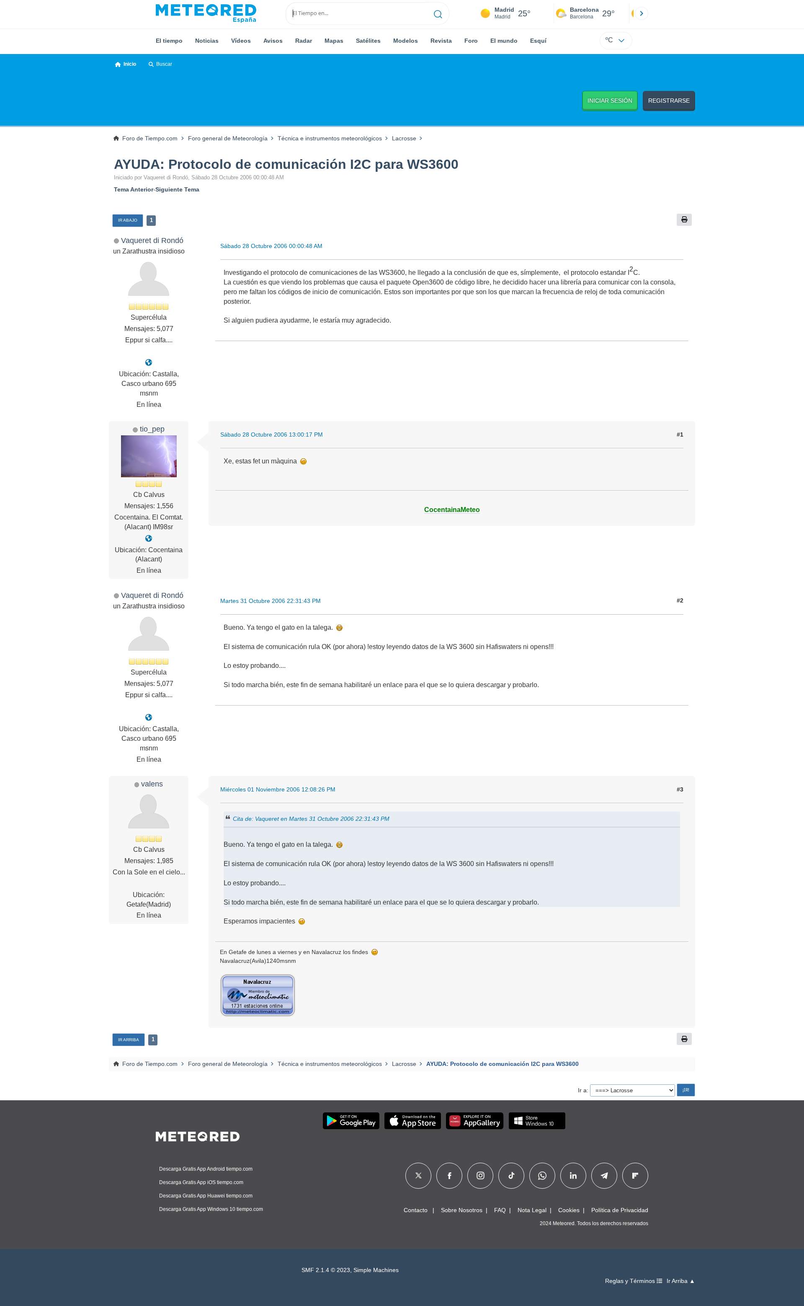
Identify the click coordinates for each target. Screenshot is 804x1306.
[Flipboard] (635, 1176)
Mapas (334, 40)
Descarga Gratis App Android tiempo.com (206, 1169)
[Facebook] (449, 1176)
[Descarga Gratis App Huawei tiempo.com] (475, 1120)
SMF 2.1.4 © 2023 (326, 1270)
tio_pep (152, 428)
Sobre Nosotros (461, 1210)
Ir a (582, 1090)
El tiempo (169, 40)
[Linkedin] (573, 1176)
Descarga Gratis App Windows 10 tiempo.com (211, 1209)
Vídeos (241, 40)
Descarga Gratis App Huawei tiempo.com (206, 1196)
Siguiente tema (177, 189)
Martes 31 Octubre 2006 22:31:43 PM (270, 600)
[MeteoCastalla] (148, 362)
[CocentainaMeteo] (148, 538)
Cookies (569, 1210)
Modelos (405, 40)
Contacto (416, 1210)
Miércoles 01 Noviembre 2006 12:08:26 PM (277, 789)
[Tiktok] (511, 1176)
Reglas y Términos (631, 1281)
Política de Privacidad (619, 1210)
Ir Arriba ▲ (681, 1281)
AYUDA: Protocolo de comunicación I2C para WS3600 (286, 164)
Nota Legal (532, 1210)
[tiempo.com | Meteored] (198, 1135)
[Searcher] (438, 13)
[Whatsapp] (542, 1176)
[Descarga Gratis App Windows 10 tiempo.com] (537, 1120)
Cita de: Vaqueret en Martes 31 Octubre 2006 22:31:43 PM (311, 818)
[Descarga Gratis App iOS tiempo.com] (412, 1120)
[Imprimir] (684, 220)
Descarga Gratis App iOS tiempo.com (201, 1182)
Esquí (538, 40)
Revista (441, 40)
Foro (471, 40)
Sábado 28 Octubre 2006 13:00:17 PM (271, 434)
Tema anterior (133, 189)
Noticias (207, 40)
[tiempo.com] (206, 13)
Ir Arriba (128, 1039)
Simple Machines (376, 1270)
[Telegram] (604, 1176)
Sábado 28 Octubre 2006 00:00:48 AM (271, 246)
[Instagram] (480, 1176)
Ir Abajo (127, 220)
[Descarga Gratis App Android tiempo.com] (351, 1120)
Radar (303, 40)
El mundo (504, 40)
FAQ (500, 1210)
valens (152, 783)
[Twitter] (418, 1176)
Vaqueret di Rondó (152, 240)
